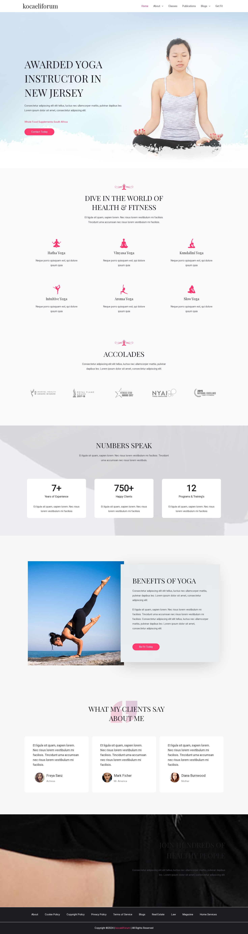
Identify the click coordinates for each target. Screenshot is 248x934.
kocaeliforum (40, 6)
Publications (189, 6)
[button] (39, 131)
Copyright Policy (76, 914)
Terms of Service (122, 914)
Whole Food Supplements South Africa (46, 121)
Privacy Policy (98, 914)
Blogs (204, 6)
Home (145, 6)
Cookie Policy (52, 914)
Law (173, 914)
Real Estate (158, 914)
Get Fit (219, 6)
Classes (172, 6)
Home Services (208, 914)
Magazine (188, 914)
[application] (161, 6)
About (156, 6)
